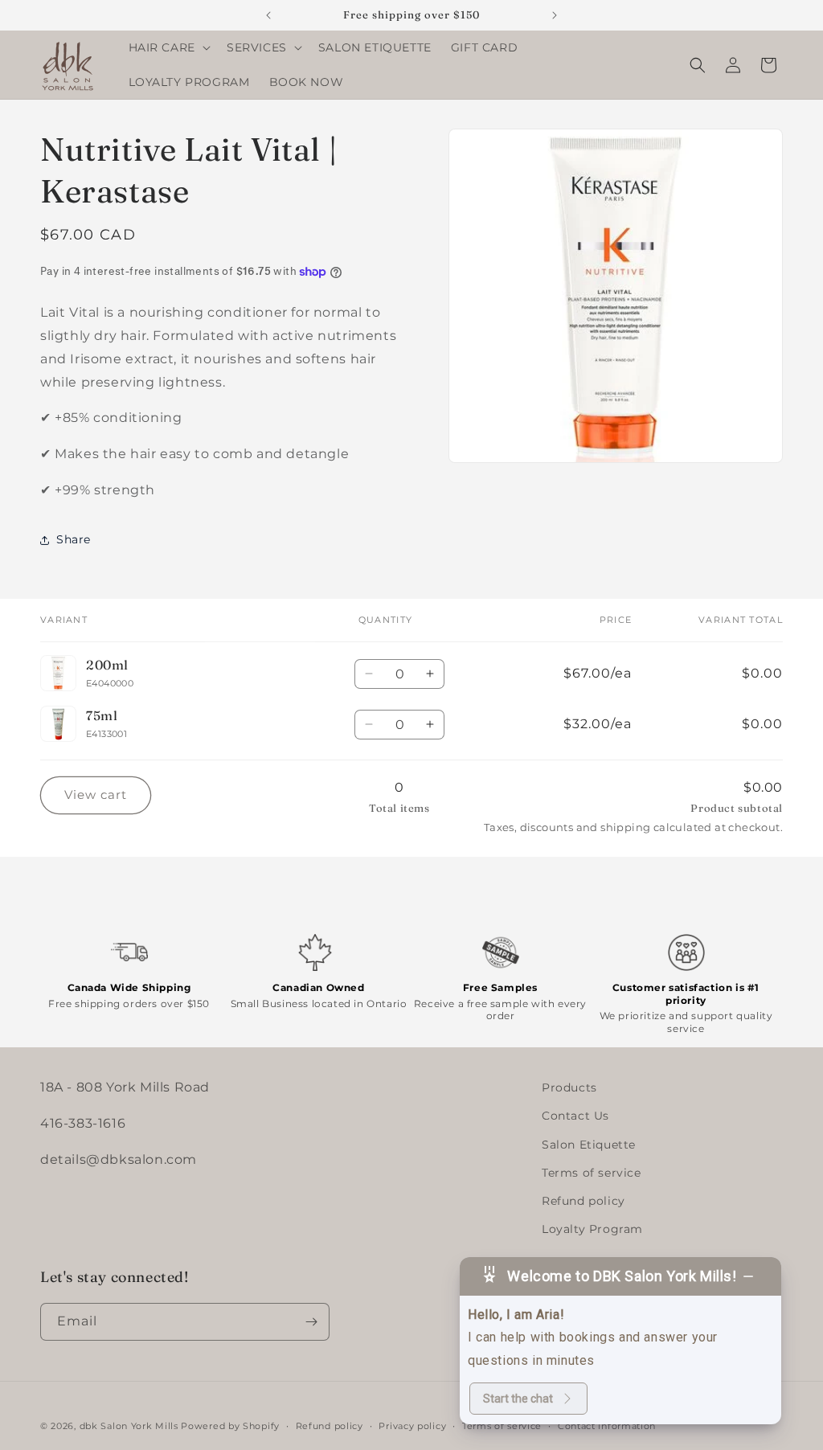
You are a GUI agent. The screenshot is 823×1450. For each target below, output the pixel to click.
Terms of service (591, 1172)
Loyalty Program (592, 1229)
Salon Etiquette (589, 1144)
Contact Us (575, 1115)
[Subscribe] (311, 1322)
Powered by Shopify (230, 1426)
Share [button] (73, 539)
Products (569, 1087)
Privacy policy (412, 1426)
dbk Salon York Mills (129, 1426)
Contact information (607, 1426)
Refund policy (583, 1201)
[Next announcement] (554, 15)
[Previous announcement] (268, 15)
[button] (168, 47)
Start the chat (518, 1398)
